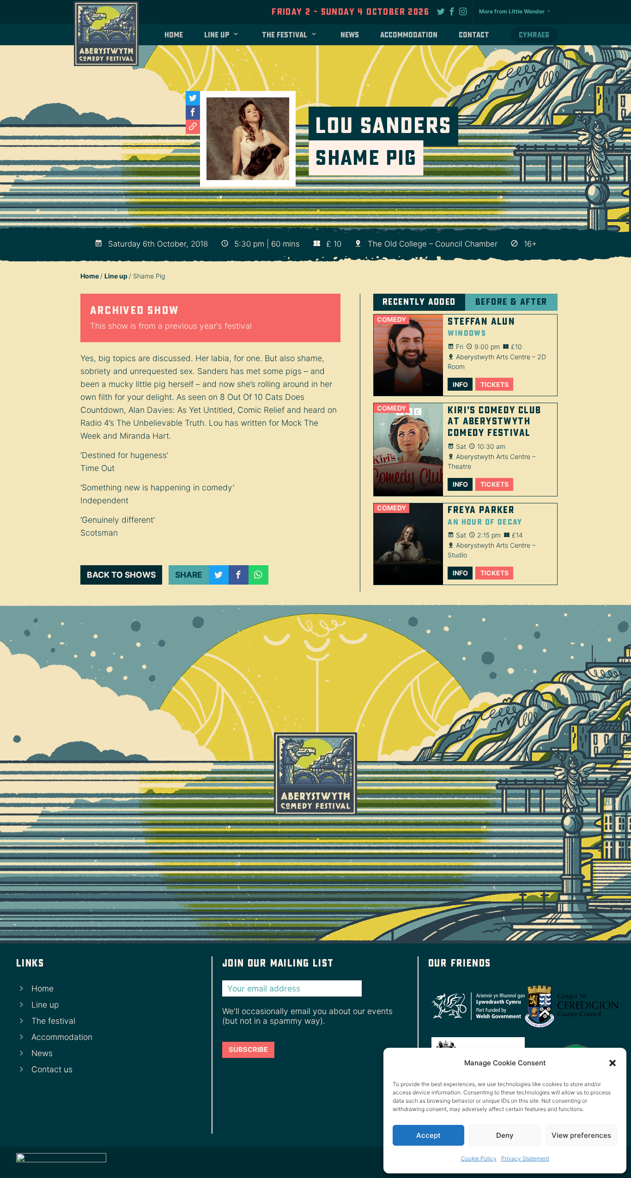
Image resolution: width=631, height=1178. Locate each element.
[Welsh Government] (475, 1006)
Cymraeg (534, 35)
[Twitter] (441, 11)
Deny (505, 1135)
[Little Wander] (61, 1162)
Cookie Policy (479, 1158)
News (349, 35)
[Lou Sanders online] (193, 127)
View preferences (581, 1135)
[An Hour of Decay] (408, 544)
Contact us (52, 1069)
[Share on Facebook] (239, 575)
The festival (284, 35)
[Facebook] (452, 11)
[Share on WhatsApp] (258, 575)
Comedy (391, 319)
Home (173, 35)
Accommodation (408, 35)
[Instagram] (463, 11)
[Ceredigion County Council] (568, 1006)
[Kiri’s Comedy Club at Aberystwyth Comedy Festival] (408, 449)
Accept (428, 1135)
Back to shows (121, 575)
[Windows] (408, 355)
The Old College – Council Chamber (433, 243)
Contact (474, 35)
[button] (612, 1063)
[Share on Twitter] (219, 575)
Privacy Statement (525, 1158)
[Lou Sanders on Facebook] (193, 112)
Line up (216, 35)
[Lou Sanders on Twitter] (193, 98)
